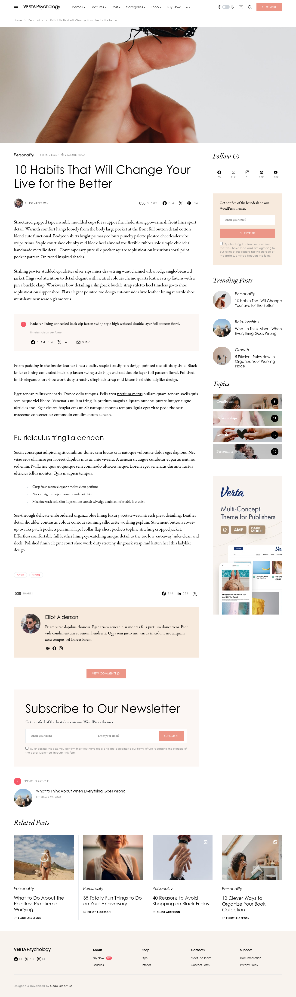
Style (145, 958)
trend (36, 575)
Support (246, 950)
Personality (35, 20)
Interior (146, 965)
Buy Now (101, 958)
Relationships (247, 321)
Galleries (98, 965)
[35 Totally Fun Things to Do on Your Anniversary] (113, 857)
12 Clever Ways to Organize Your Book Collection (243, 904)
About (97, 950)
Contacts (198, 950)
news (20, 575)
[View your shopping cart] (241, 7)
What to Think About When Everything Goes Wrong (258, 331)
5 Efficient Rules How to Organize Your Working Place (255, 361)
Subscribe (269, 7)
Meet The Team (201, 958)
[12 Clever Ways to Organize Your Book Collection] (252, 857)
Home (18, 20)
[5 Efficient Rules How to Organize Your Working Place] (222, 355)
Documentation (250, 958)
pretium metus (129, 394)
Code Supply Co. (61, 986)
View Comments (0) (106, 673)
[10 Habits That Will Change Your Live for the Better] (222, 299)
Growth (242, 349)
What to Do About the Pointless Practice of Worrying (39, 903)
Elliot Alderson (36, 203)
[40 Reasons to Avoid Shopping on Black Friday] (183, 857)
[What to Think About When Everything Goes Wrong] (222, 327)
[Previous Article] (106, 792)
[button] (16, 7)
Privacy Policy (249, 965)
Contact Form (200, 965)
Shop (145, 950)
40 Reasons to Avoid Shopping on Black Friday (181, 901)
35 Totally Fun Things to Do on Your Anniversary (112, 901)
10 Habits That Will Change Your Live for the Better (258, 303)
